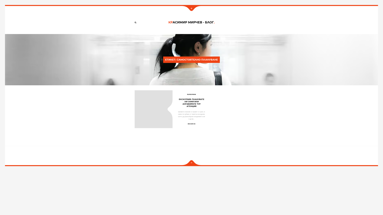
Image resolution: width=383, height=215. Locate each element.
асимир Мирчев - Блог (191, 22)
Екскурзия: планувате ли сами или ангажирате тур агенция (191, 102)
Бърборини (191, 94)
